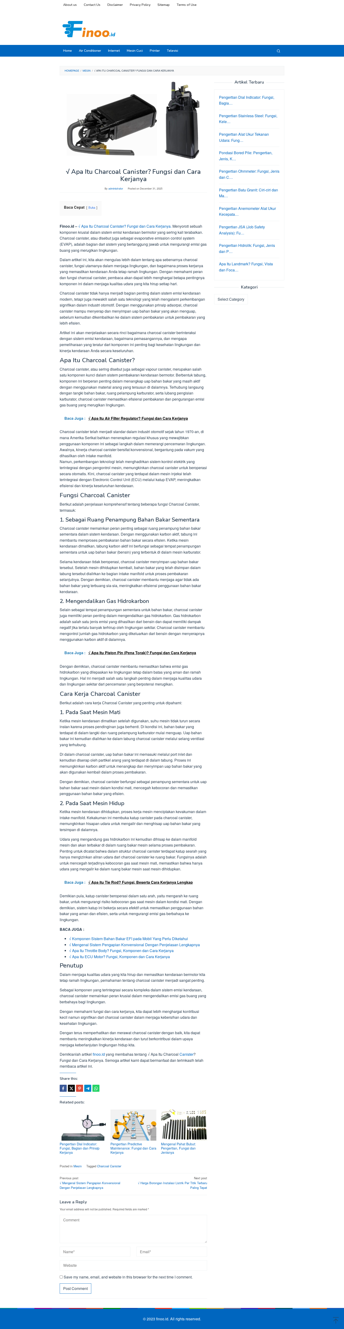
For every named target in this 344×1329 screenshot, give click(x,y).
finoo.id (99, 1054)
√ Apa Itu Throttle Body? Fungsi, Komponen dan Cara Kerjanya (121, 950)
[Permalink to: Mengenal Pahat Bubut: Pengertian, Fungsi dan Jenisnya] (184, 1125)
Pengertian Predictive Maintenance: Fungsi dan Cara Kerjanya (133, 1148)
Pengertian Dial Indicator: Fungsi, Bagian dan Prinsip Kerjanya (79, 1148)
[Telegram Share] (87, 1088)
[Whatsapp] (95, 1088)
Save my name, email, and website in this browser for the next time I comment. (128, 1277)
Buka (91, 207)
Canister (186, 1054)
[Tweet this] (71, 1088)
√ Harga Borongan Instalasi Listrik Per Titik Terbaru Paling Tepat (172, 1183)
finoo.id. (163, 1319)
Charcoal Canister (109, 1166)
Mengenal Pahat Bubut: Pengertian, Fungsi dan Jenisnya (178, 1148)
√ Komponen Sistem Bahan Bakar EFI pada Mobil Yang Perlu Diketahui (128, 938)
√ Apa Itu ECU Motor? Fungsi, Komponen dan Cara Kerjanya (119, 956)
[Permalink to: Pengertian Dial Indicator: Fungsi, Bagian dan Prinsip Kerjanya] (83, 1125)
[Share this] (63, 1088)
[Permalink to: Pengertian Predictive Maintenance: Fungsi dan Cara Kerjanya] (133, 1125)
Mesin (77, 1166)
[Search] (278, 51)
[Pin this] (79, 1088)
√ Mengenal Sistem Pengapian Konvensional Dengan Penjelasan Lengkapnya (134, 944)
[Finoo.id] (89, 28)
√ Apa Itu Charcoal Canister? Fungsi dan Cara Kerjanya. (125, 226)
